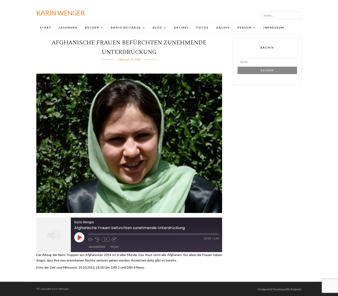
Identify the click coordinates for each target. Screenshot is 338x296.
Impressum (273, 27)
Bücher (92, 27)
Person (245, 27)
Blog (157, 27)
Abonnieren (97, 247)
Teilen (114, 247)
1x (105, 239)
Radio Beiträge (126, 27)
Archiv (223, 27)
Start (46, 27)
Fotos (202, 27)
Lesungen (68, 27)
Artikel (181, 27)
